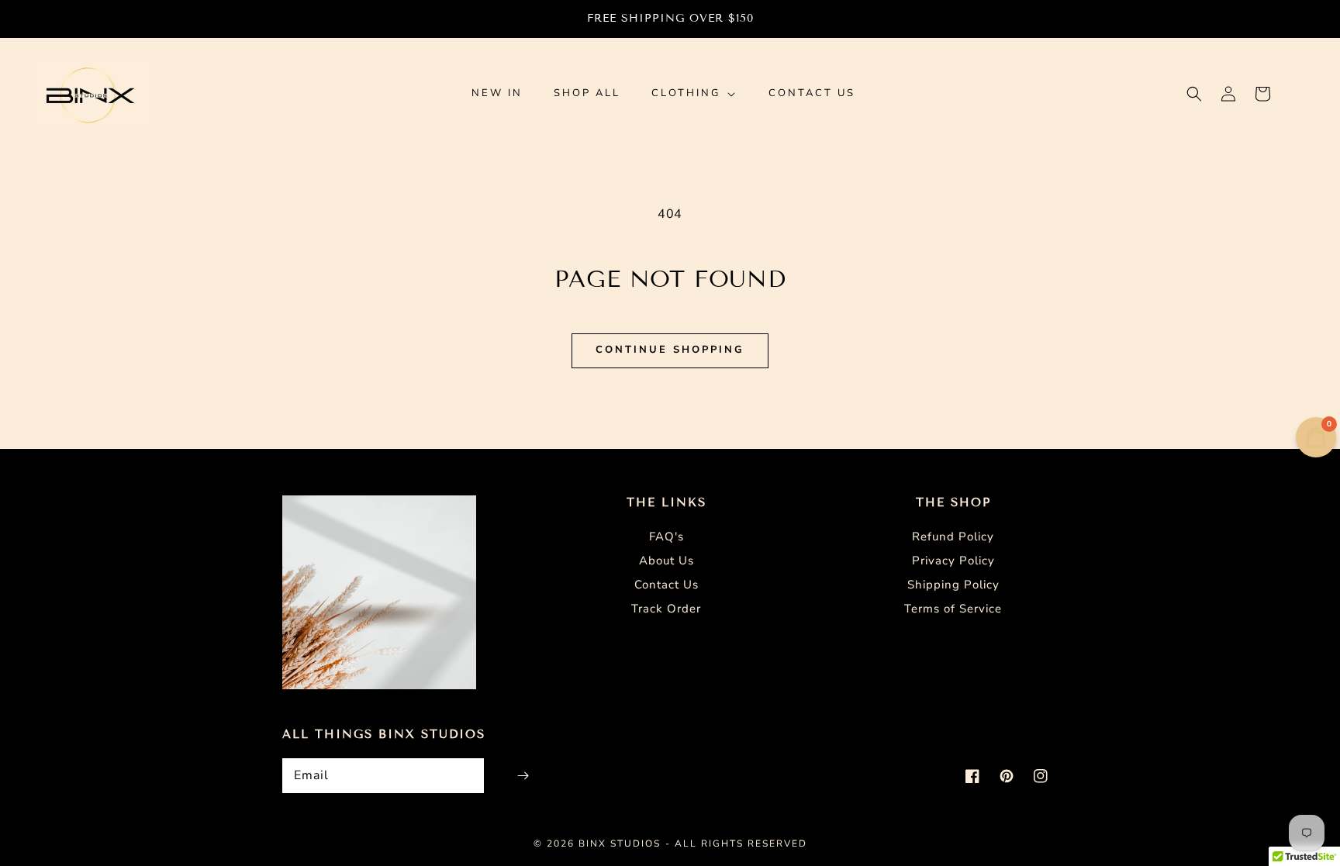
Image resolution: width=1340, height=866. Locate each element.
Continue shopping (670, 350)
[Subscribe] (522, 775)
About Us (666, 560)
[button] (1194, 94)
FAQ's (666, 536)
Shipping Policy (953, 584)
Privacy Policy (953, 560)
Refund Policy (953, 536)
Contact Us (666, 584)
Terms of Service (953, 608)
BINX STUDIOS (619, 843)
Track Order (666, 608)
